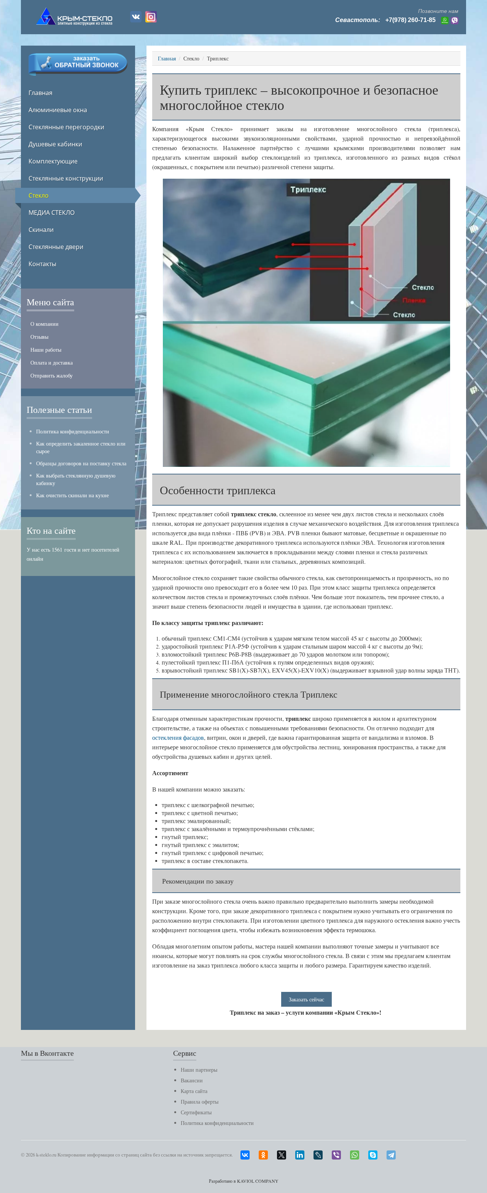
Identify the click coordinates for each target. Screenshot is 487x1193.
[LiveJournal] (322, 1153)
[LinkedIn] (303, 1153)
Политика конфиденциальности (72, 431)
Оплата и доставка (51, 362)
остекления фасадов (178, 737)
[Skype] (376, 1153)
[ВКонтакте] (248, 1153)
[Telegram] (395, 1153)
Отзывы (39, 336)
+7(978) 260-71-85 (410, 20)
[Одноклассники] (267, 1153)
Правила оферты (199, 1101)
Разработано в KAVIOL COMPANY (244, 1181)
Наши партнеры (199, 1069)
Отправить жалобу (51, 375)
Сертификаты (196, 1112)
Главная (167, 58)
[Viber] (340, 1153)
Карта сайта (194, 1091)
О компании (44, 323)
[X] (285, 1153)
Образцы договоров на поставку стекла (81, 463)
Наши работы (45, 349)
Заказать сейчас (306, 999)
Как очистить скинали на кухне (72, 495)
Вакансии (192, 1080)
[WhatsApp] (358, 1153)
